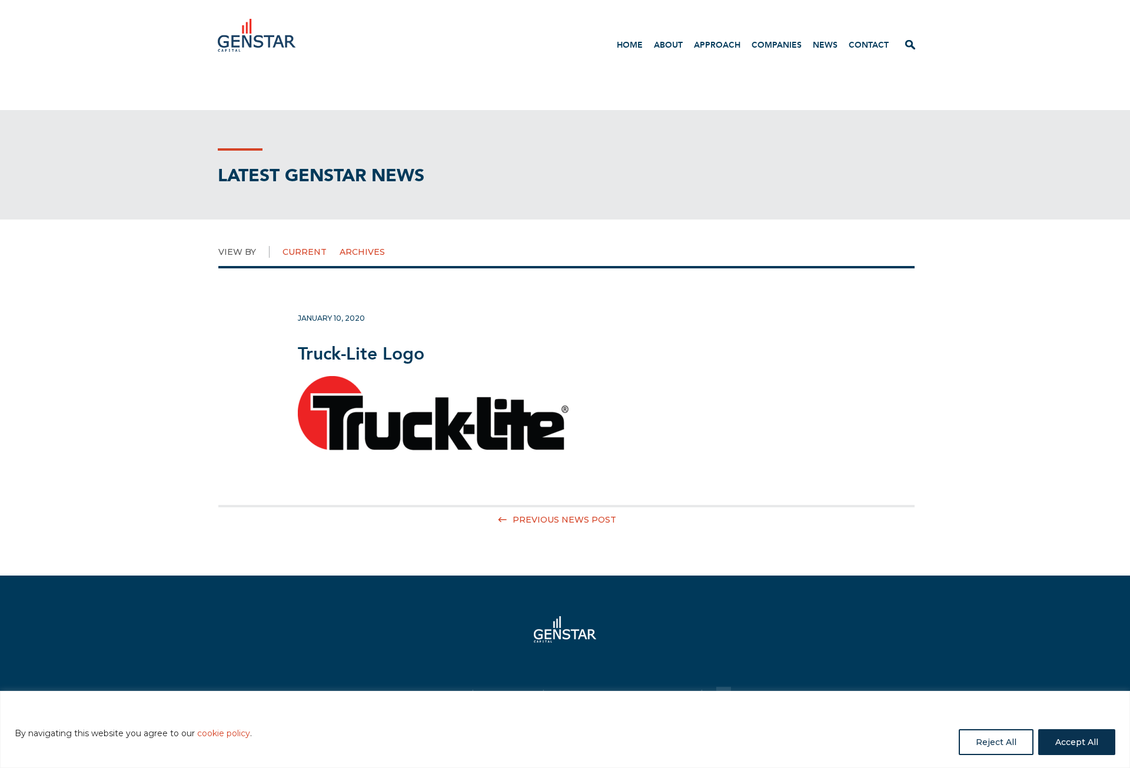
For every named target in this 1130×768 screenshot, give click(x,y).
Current (304, 252)
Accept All (1076, 742)
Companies (777, 45)
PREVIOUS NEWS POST (564, 520)
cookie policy (223, 733)
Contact (869, 45)
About (668, 45)
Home (630, 45)
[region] (565, 729)
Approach (717, 45)
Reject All (996, 742)
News (825, 45)
